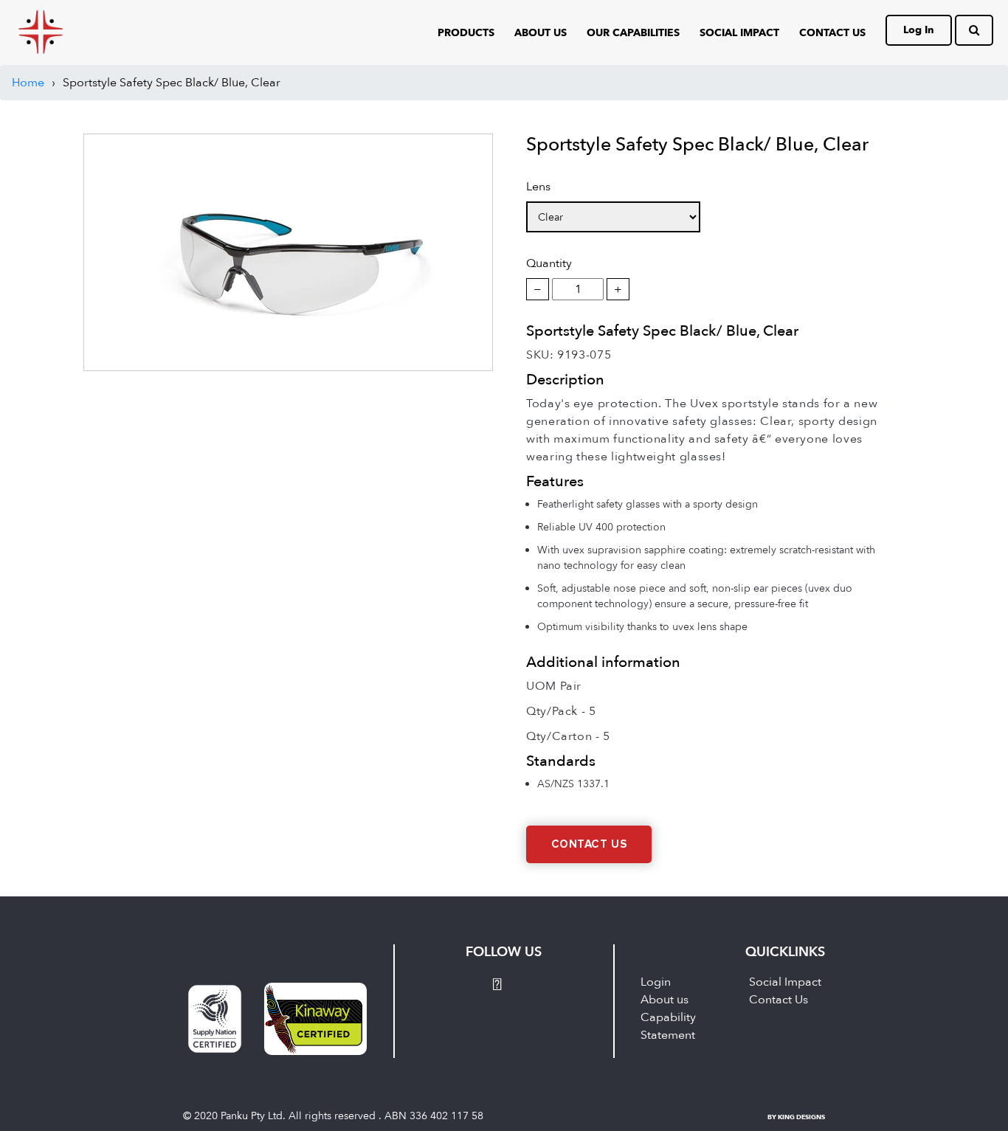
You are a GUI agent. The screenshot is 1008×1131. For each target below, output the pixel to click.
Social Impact (739, 33)
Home (28, 83)
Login (656, 982)
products (466, 33)
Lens (538, 187)
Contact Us (589, 844)
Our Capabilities (633, 33)
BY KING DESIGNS (796, 1117)
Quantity (549, 263)
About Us (540, 33)
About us (664, 1000)
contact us (832, 33)
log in (918, 30)
